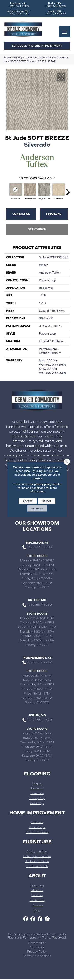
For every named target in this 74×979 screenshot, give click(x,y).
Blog (37, 910)
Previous (6, 190)
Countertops (37, 827)
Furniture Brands (37, 866)
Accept (27, 500)
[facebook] (26, 919)
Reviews (37, 905)
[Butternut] (58, 189)
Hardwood (37, 788)
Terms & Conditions (37, 955)
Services (37, 895)
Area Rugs (37, 803)
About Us (37, 890)
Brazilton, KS (37, 542)
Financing (54, 213)
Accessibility (37, 942)
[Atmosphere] (30, 189)
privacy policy (43, 483)
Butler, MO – (55, 4)
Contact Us (21, 213)
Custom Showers (37, 832)
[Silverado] (15, 189)
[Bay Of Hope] (44, 189)
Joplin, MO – (55, 12)
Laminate (37, 793)
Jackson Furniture (37, 861)
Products (40, 57)
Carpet (29, 57)
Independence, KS (37, 657)
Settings (37, 508)
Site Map (37, 947)
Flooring (18, 57)
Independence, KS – (18, 12)
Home (7, 57)
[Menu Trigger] (64, 31)
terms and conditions (31, 487)
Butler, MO (37, 600)
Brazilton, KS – (18, 4)
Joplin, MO (37, 715)
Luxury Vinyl (37, 798)
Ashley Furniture (37, 851)
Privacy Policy (37, 951)
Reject (46, 500)
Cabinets (37, 822)
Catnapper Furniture (37, 856)
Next (68, 190)
